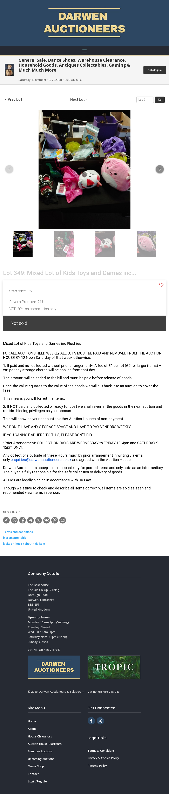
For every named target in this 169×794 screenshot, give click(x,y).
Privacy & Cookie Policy (103, 758)
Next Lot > (78, 99)
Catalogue (155, 70)
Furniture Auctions (40, 751)
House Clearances (40, 736)
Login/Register (38, 781)
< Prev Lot (13, 99)
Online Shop (36, 766)
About (32, 729)
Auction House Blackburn (45, 744)
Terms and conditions (18, 532)
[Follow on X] (100, 720)
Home (32, 721)
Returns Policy (97, 766)
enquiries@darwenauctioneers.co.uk (41, 459)
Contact (33, 774)
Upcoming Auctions (41, 759)
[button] (160, 169)
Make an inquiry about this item (24, 543)
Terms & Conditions (101, 751)
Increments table (14, 537)
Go (160, 99)
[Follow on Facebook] (91, 720)
